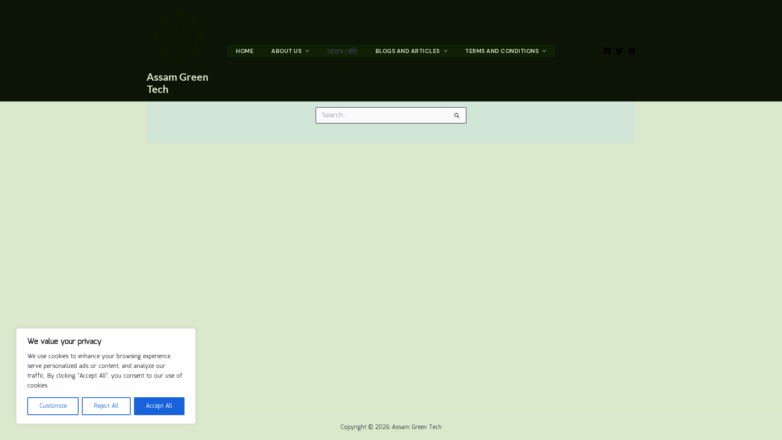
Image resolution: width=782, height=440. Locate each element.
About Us (286, 51)
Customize (53, 406)
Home (244, 51)
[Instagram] (631, 51)
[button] (305, 51)
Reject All (106, 406)
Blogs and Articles (408, 51)
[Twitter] (619, 51)
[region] (106, 376)
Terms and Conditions (501, 51)
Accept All (159, 406)
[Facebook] (607, 51)
